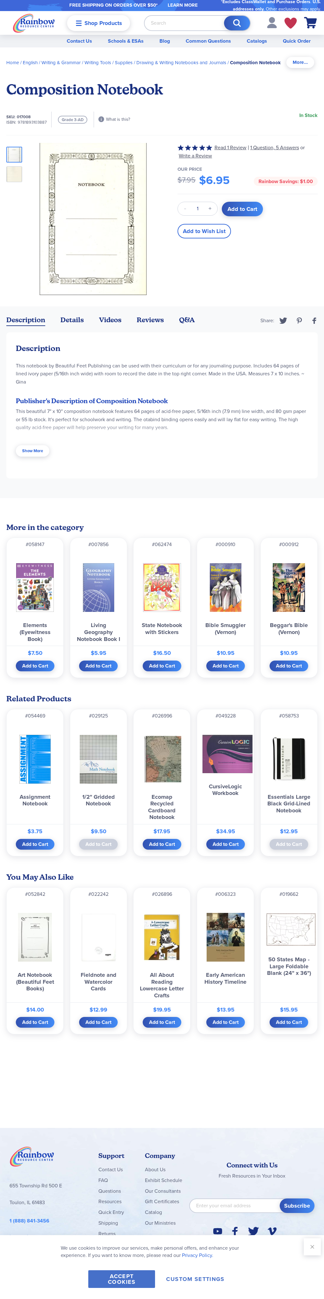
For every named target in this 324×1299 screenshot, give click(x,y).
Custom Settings (195, 1279)
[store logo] (34, 23)
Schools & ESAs (126, 41)
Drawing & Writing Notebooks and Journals (181, 62)
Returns (106, 1233)
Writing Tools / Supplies (108, 62)
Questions (109, 1191)
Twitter (283, 320)
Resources (110, 1201)
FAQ (103, 1180)
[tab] (300, 62)
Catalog (153, 1212)
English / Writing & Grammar (52, 62)
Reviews (150, 319)
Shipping (108, 1223)
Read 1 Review (230, 147)
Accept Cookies (121, 1279)
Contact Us (79, 41)
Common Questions (208, 41)
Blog (164, 41)
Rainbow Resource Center (31, 1158)
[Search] (237, 23)
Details (72, 319)
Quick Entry (111, 1212)
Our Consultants (163, 1191)
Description (25, 319)
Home (12, 62)
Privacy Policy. (197, 1255)
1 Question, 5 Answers (274, 147)
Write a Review (195, 155)
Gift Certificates (162, 1201)
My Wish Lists (290, 23)
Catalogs (257, 41)
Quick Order (297, 41)
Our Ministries (160, 1223)
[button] (271, 22)
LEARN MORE (183, 5)
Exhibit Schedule (163, 1180)
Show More (32, 451)
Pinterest (299, 320)
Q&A (187, 319)
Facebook (314, 320)
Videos (110, 319)
